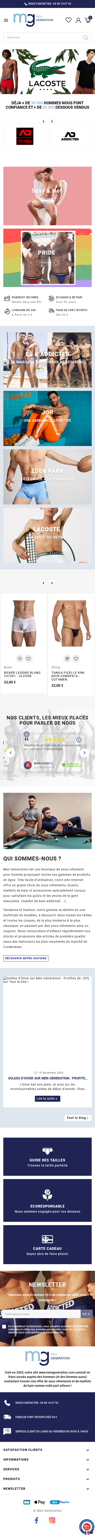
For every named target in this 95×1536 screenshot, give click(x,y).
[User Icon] (78, 20)
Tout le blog (78, 1118)
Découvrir (47, 201)
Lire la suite (47, 1098)
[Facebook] (36, 1520)
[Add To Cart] (20, 658)
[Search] (85, 37)
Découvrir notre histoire (26, 958)
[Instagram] (52, 1520)
